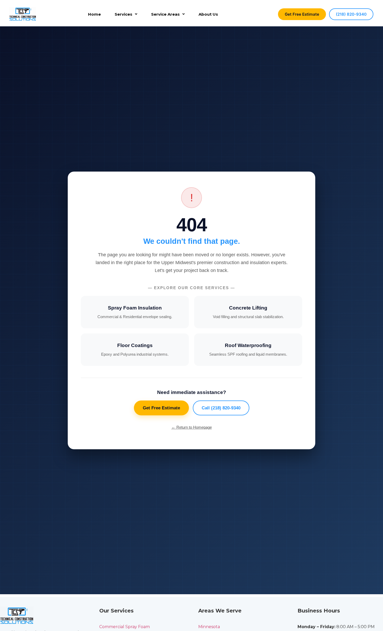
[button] (126, 14)
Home (94, 14)
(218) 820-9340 (351, 14)
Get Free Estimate (302, 14)
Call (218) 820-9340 (221, 407)
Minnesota (209, 626)
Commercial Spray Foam (124, 626)
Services (123, 14)
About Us (208, 14)
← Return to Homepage (191, 427)
